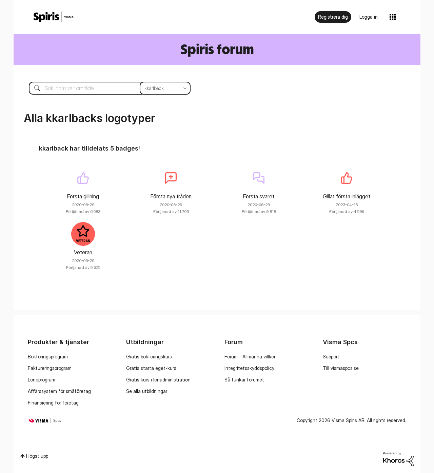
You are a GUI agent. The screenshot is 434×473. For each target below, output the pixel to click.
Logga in (368, 17)
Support (331, 356)
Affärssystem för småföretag (59, 391)
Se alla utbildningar (146, 391)
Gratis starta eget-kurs (151, 368)
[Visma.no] (54, 17)
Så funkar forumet (244, 379)
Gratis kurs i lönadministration (158, 379)
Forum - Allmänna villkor (249, 356)
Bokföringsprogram (48, 356)
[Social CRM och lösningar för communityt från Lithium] (398, 458)
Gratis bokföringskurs (149, 356)
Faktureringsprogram (50, 368)
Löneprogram (41, 379)
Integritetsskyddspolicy (249, 368)
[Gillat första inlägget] (346, 178)
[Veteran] (83, 234)
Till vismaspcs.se (341, 368)
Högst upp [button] (37, 456)
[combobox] (104, 88)
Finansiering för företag (53, 403)
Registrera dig (333, 17)
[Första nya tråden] (171, 178)
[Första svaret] (258, 178)
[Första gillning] (83, 178)
